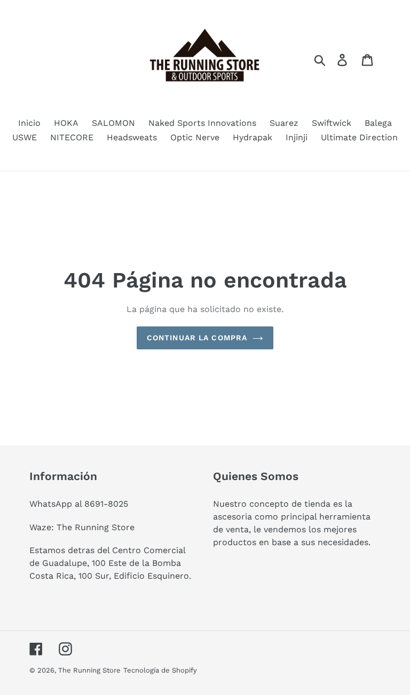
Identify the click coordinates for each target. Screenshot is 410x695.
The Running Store (89, 670)
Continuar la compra (197, 337)
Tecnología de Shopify (160, 670)
